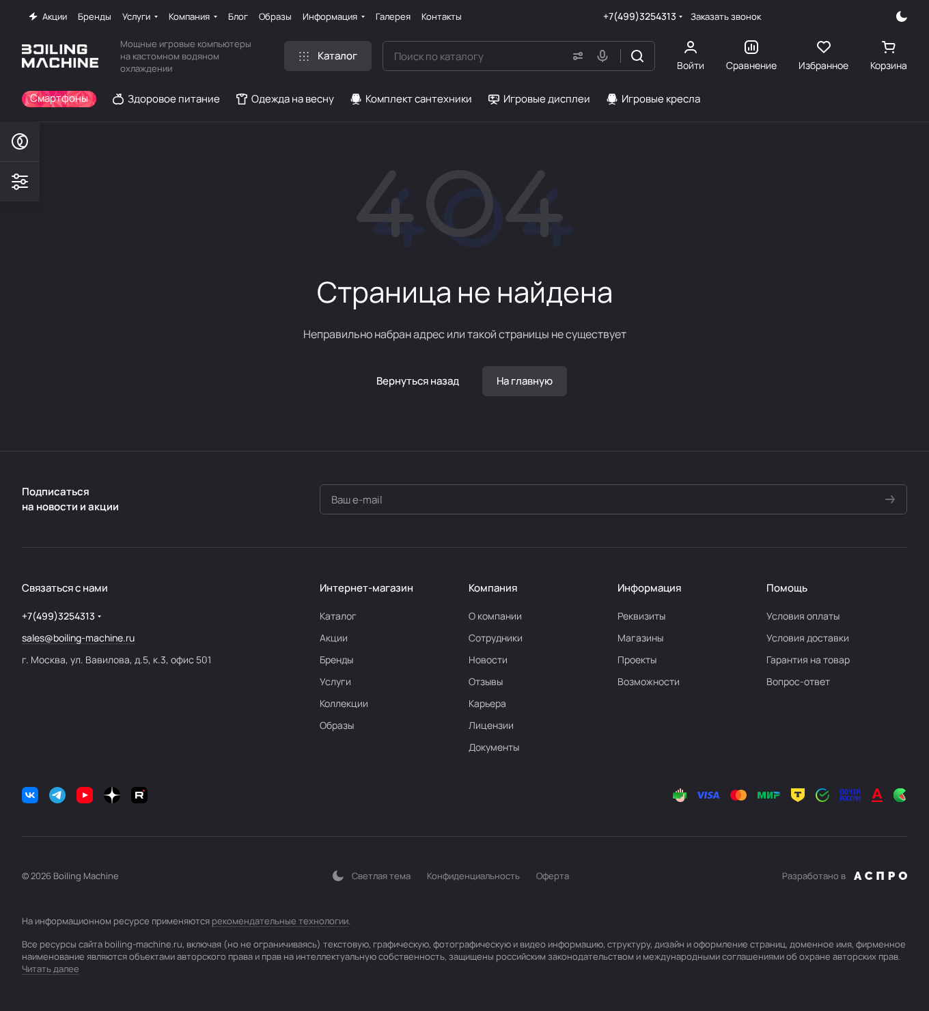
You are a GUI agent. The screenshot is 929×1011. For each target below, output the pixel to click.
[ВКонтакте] (30, 795)
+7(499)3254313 (639, 16)
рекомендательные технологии (280, 921)
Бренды (336, 659)
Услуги (335, 681)
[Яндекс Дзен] (112, 795)
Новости (488, 659)
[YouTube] (85, 795)
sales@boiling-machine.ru (78, 637)
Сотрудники (496, 637)
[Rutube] (139, 795)
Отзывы (486, 681)
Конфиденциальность (473, 876)
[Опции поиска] (575, 56)
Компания (493, 588)
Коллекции (344, 703)
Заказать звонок (726, 17)
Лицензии (491, 725)
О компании (495, 615)
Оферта (552, 876)
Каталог (338, 615)
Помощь (786, 588)
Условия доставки (807, 637)
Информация (649, 588)
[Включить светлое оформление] (901, 16)
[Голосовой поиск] (605, 56)
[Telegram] (57, 795)
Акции (334, 637)
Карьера (487, 703)
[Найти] (637, 56)
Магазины (640, 637)
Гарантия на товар (808, 659)
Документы (494, 746)
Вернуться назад (417, 381)
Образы (337, 725)
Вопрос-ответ (798, 681)
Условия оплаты (803, 615)
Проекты (637, 659)
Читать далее (50, 968)
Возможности (649, 681)
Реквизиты (641, 615)
